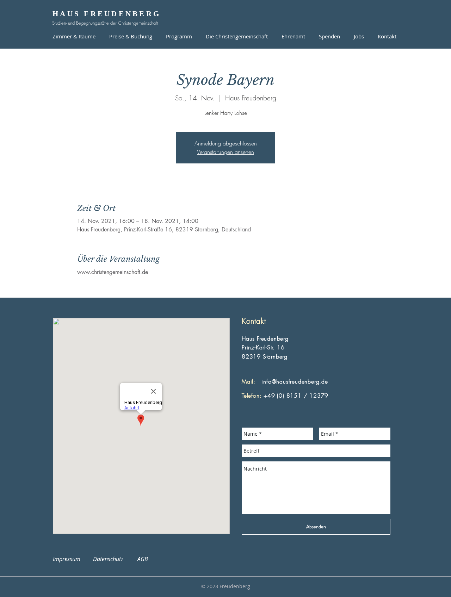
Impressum (71, 559)
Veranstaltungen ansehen (225, 152)
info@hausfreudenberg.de (294, 381)
